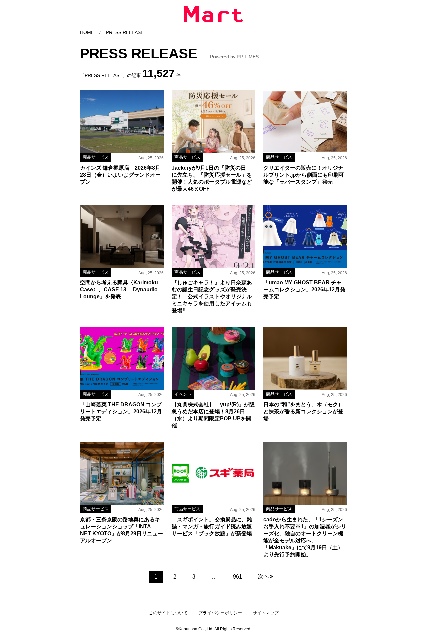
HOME (87, 32)
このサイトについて (168, 612)
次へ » (265, 576)
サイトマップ (266, 612)
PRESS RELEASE (125, 32)
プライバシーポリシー (220, 612)
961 (237, 577)
